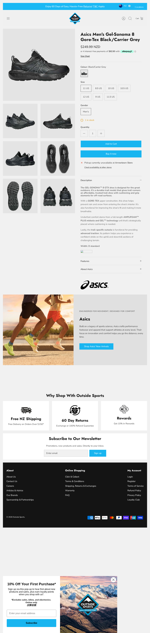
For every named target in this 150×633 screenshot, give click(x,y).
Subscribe (31, 623)
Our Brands (12, 495)
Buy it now (111, 153)
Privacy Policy (134, 495)
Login (130, 476)
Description (86, 180)
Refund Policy (134, 490)
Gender (84, 105)
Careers (10, 485)
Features (85, 261)
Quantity (85, 127)
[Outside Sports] (75, 18)
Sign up (98, 453)
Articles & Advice (14, 490)
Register (131, 481)
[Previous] (43, 6)
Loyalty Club (133, 499)
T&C (95, 6)
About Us (11, 476)
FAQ (67, 495)
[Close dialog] (113, 579)
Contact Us (11, 481)
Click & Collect (72, 476)
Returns (87, 6)
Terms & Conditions (74, 481)
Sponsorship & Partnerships (20, 499)
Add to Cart (111, 143)
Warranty (70, 490)
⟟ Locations (139, 7)
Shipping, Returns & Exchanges (80, 485)
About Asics (87, 269)
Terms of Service (135, 485)
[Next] (107, 6)
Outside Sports (19, 517)
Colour (93, 66)
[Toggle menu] (9, 18)
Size (83, 82)
